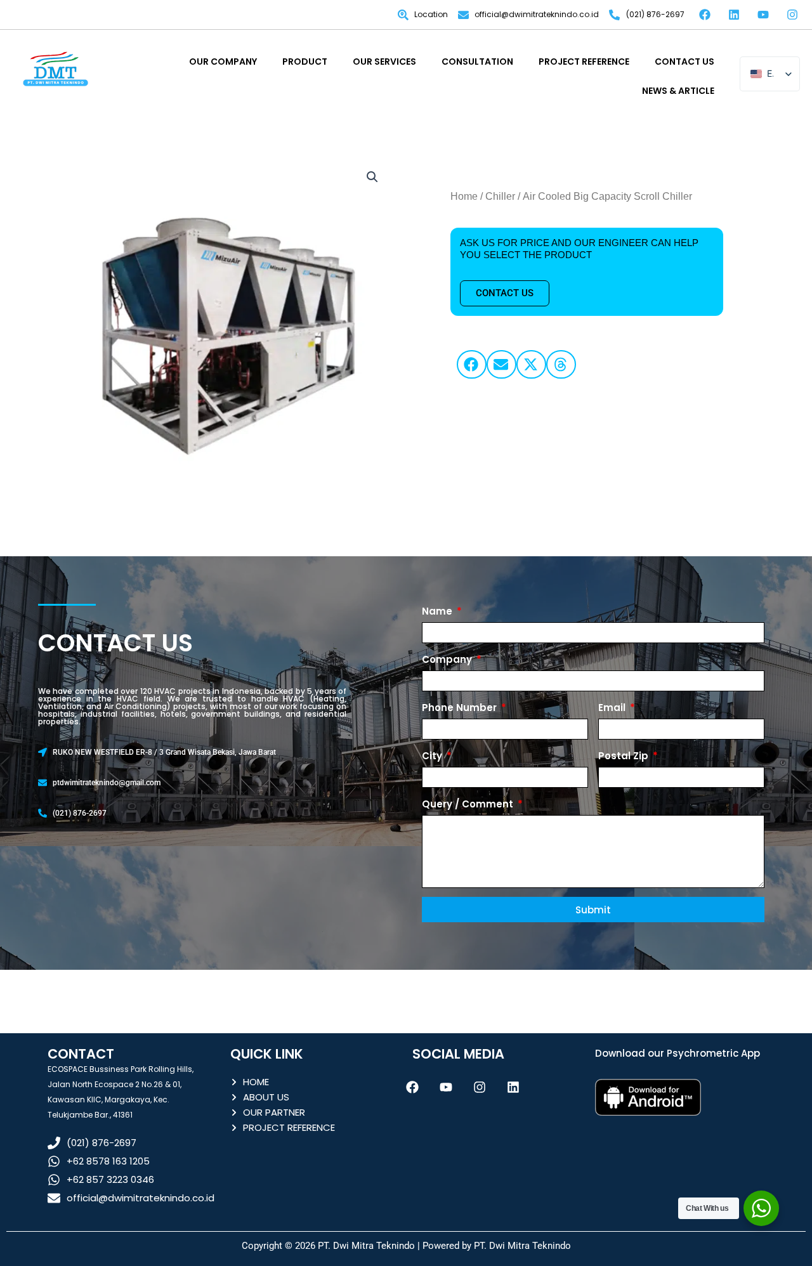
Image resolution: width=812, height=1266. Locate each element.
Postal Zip (624, 755)
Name (438, 611)
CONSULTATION (477, 61)
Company (448, 659)
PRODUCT (304, 61)
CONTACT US (684, 61)
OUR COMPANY (223, 61)
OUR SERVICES (384, 61)
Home (464, 196)
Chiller (500, 196)
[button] (372, 177)
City (433, 755)
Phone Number (460, 707)
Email (613, 707)
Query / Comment (469, 804)
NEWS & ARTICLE (678, 90)
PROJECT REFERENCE (584, 61)
